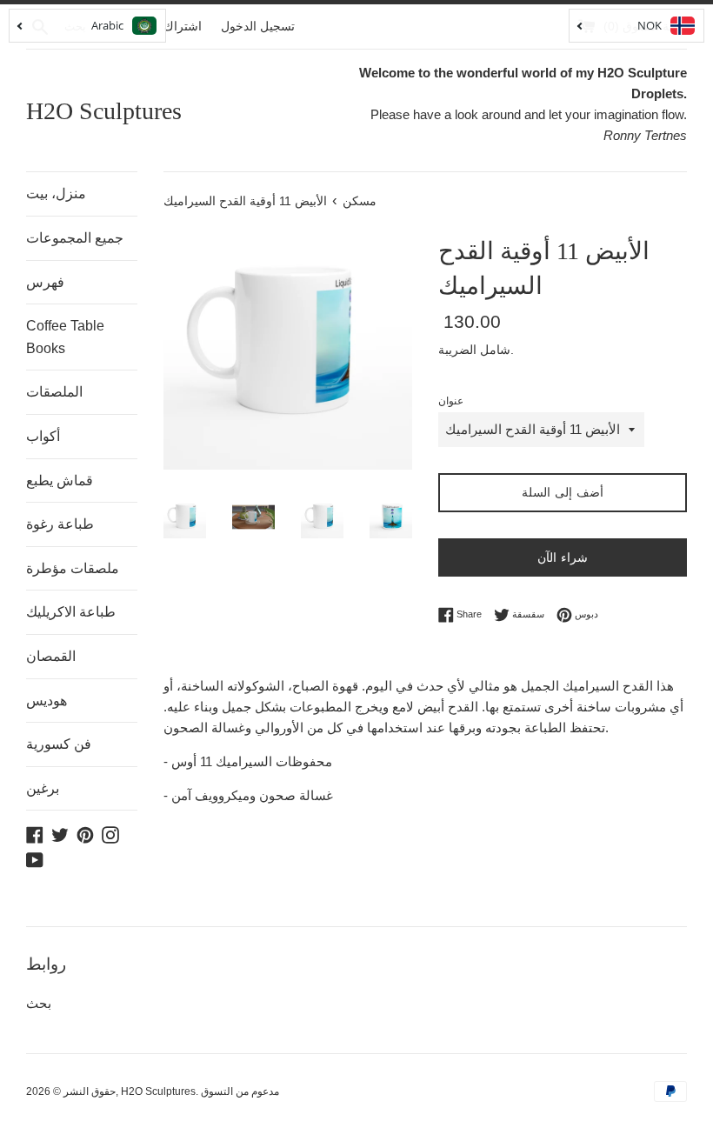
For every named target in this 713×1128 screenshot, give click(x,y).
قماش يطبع (59, 480)
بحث (38, 1003)
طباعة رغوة (60, 524)
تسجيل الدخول (258, 26)
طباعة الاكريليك (71, 611)
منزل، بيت (56, 193)
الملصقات (54, 391)
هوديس (46, 700)
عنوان (450, 401)
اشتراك (182, 26)
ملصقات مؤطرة (72, 568)
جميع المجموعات (74, 237)
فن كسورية (58, 744)
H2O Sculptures (104, 110)
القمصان (51, 656)
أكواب (43, 436)
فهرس (45, 282)
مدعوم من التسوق (240, 1091)
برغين (42, 788)
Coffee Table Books (65, 337)
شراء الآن (562, 557)
